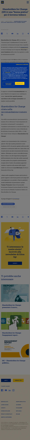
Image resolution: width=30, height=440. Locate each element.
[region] (15, 75)
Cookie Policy (7, 72)
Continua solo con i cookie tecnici (22, 64)
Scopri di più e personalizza (8, 84)
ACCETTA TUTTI (19, 83)
